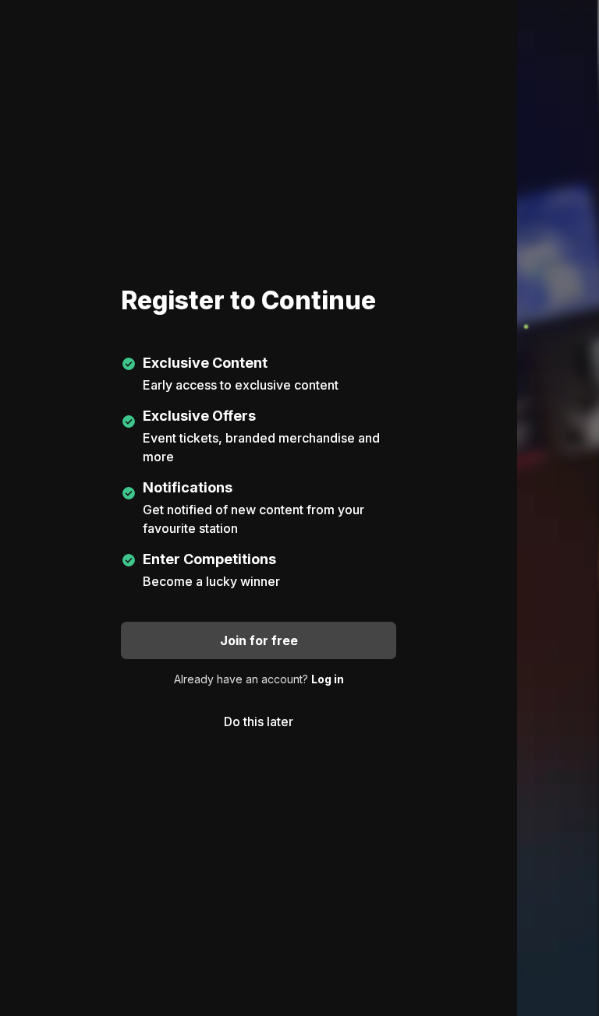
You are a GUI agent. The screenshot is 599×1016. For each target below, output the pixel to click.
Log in (327, 679)
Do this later (258, 721)
